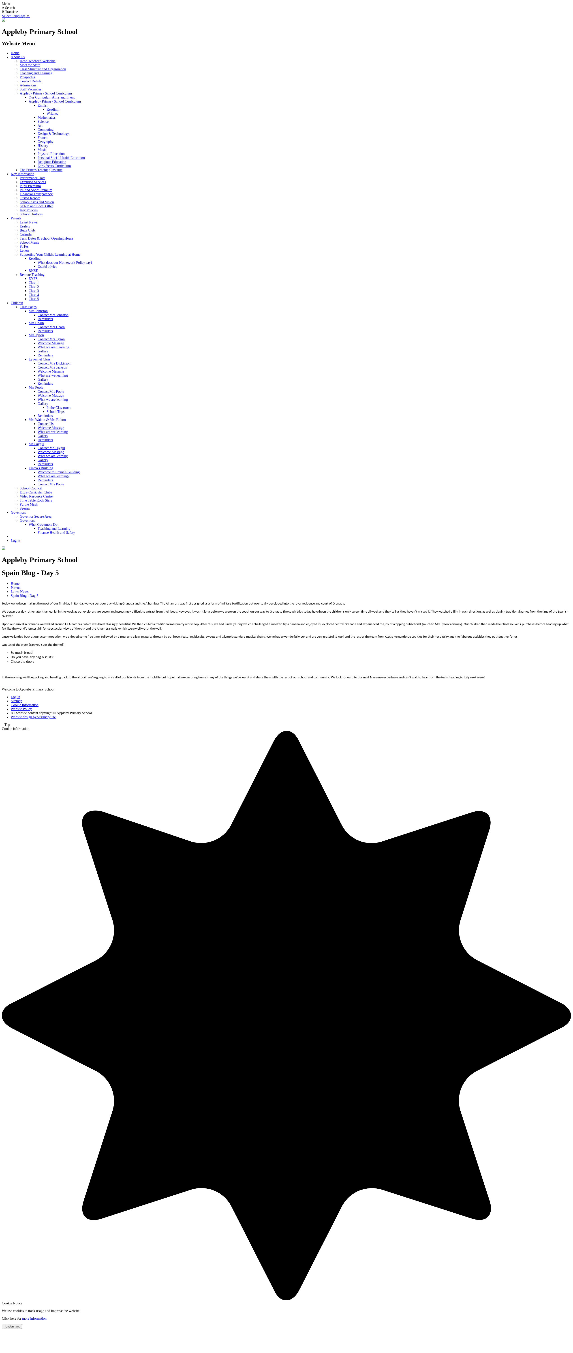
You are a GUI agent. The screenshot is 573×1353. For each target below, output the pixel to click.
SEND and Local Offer (36, 206)
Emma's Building (41, 468)
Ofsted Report (30, 198)
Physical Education (51, 154)
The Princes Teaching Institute (41, 170)
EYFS (33, 279)
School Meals (29, 242)
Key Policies (29, 210)
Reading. (53, 109)
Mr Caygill (36, 444)
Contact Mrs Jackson (52, 367)
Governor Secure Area (35, 516)
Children (17, 303)
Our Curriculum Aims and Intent (52, 97)
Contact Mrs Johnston (53, 315)
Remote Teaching (32, 275)
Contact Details (30, 81)
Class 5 (34, 299)
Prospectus (27, 77)
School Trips (55, 412)
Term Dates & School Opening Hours (46, 238)
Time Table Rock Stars (36, 500)
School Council (31, 488)
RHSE (33, 270)
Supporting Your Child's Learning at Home (50, 254)
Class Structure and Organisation (43, 69)
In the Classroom (59, 408)
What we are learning (53, 399)
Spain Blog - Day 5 (24, 596)
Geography (45, 142)
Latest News (28, 222)
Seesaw (25, 508)
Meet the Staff (30, 65)
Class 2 (34, 287)
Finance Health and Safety (56, 532)
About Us (18, 57)
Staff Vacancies (30, 89)
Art (40, 125)
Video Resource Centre (36, 496)
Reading (35, 258)
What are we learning (53, 375)
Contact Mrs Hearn (51, 327)
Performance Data (32, 178)
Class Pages (28, 307)
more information (34, 1318)
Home (15, 53)
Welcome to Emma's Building (59, 472)
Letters (24, 250)
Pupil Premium (30, 186)
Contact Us (45, 424)
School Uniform (31, 214)
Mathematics (47, 117)
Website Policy (21, 709)
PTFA (24, 246)
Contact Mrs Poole (51, 391)
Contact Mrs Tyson (51, 339)
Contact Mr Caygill (51, 448)
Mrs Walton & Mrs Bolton (47, 420)
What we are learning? (53, 476)
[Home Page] (3, 20)
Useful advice (47, 266)
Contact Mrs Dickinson (54, 363)
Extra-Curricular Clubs (36, 492)
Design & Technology (53, 133)
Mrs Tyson (36, 335)
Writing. (52, 113)
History (43, 146)
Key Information (22, 174)
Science (43, 121)
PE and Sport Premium (36, 190)
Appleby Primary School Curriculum (46, 93)
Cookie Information (24, 705)
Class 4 (34, 295)
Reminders (45, 319)
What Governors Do (43, 524)
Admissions (28, 85)
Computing (45, 129)
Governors (18, 512)
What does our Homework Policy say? (65, 262)
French (42, 137)
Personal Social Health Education (61, 158)
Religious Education (52, 162)
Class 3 (34, 291)
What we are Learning (53, 347)
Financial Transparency (36, 194)
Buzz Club (27, 230)
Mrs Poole (36, 387)
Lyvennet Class (39, 359)
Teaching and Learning (36, 73)
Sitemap (16, 701)
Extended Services (33, 182)
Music (42, 150)
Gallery (43, 351)
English (43, 105)
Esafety (25, 226)
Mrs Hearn (36, 323)
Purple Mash (29, 504)
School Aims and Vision (37, 202)
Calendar (26, 234)
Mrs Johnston (38, 311)
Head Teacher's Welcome (38, 61)
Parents (16, 218)
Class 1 (34, 283)
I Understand (12, 1326)
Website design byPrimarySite (33, 717)
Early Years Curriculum (54, 166)
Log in (15, 540)
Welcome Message (51, 343)
